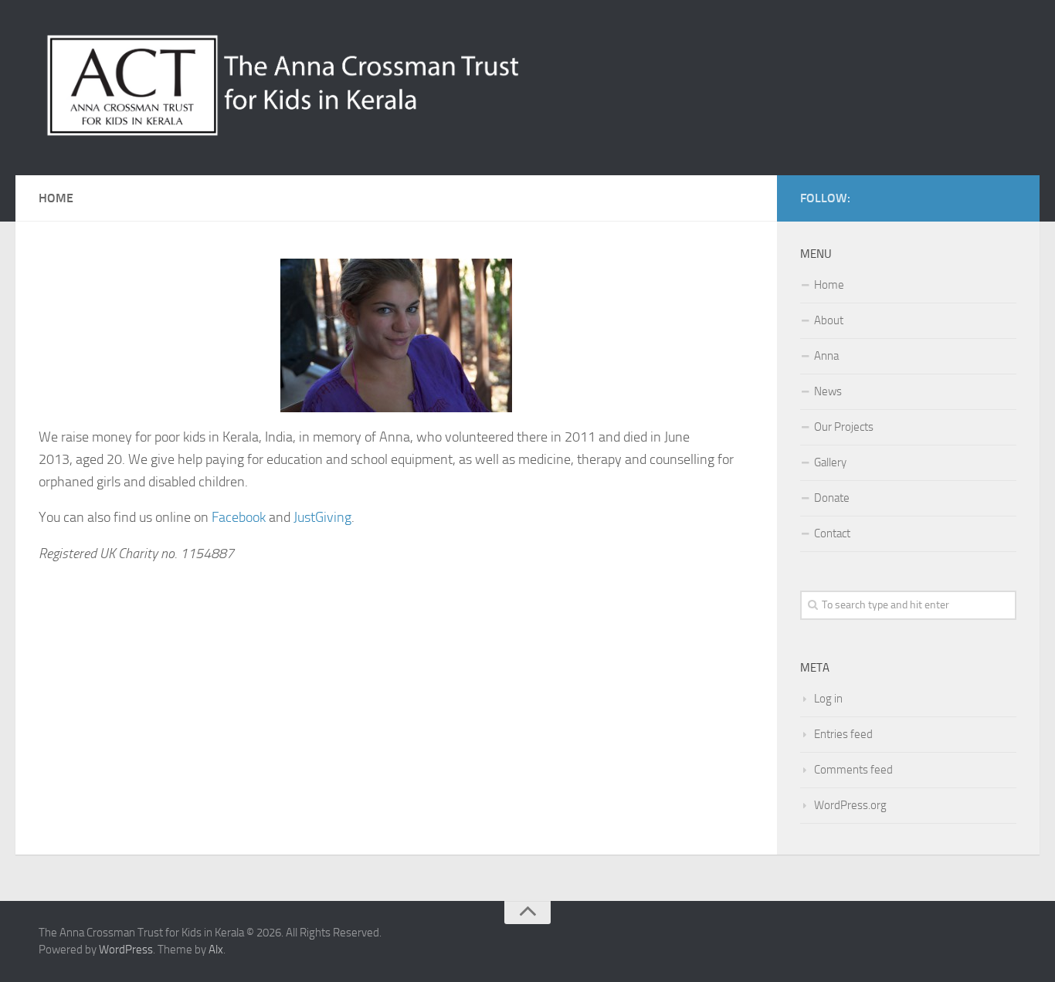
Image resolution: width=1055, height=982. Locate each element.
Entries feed (843, 734)
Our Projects (844, 427)
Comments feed (853, 770)
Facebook (239, 517)
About (828, 320)
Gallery (830, 462)
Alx (216, 950)
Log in (828, 699)
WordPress (126, 950)
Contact (832, 533)
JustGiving (322, 517)
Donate (832, 498)
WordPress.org (850, 805)
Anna (826, 356)
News (828, 391)
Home (829, 285)
